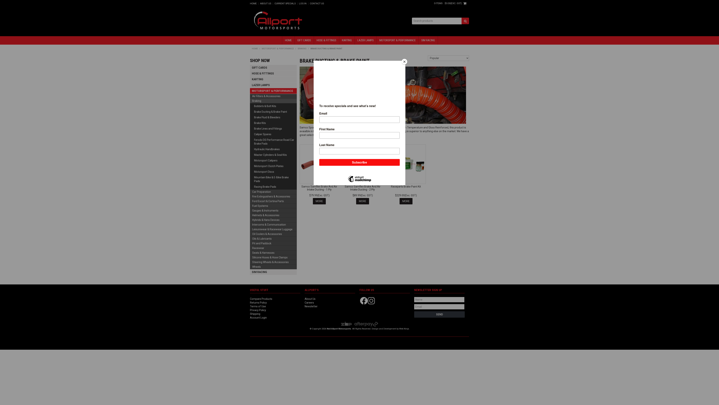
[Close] (404, 61)
